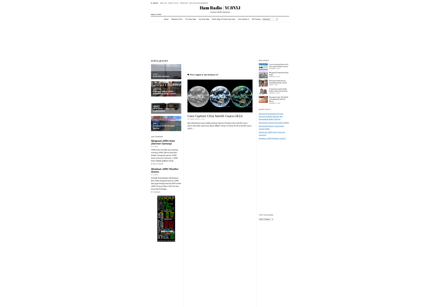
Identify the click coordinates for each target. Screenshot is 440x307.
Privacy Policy (173, 3)
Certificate (184, 3)
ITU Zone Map (190, 19)
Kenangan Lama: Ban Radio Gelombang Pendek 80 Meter (278, 99)
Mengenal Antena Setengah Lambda (274, 122)
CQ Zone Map (204, 19)
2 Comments (156, 192)
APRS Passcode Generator (198, 3)
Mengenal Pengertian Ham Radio (278, 74)
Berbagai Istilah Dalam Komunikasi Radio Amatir (278, 82)
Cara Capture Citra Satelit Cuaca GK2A (215, 116)
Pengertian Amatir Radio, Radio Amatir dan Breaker (278, 90)
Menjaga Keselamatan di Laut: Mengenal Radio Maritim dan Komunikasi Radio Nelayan (271, 116)
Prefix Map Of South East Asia (223, 19)
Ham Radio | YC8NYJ (220, 8)
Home (166, 19)
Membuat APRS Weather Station (165, 170)
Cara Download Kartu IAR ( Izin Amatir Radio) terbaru (279, 65)
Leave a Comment (158, 164)
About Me (163, 3)
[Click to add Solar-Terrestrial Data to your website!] (166, 241)
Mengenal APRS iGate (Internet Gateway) (163, 142)
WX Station (256, 19)
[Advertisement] (220, 40)
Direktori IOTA (176, 19)
